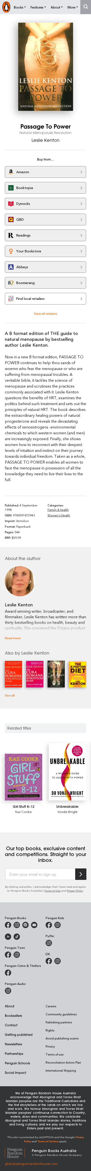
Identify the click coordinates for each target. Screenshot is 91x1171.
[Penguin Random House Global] (18, 1152)
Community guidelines (61, 1014)
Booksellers (13, 1015)
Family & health (58, 509)
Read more (13, 638)
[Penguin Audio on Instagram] (8, 991)
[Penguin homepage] (6, 6)
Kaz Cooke (23, 811)
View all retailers (45, 313)
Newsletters (13, 1044)
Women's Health (59, 515)
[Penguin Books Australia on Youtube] (34, 925)
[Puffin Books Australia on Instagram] (49, 943)
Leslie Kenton (45, 140)
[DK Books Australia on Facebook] (49, 961)
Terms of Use (52, 890)
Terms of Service (47, 1141)
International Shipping (61, 1070)
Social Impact (15, 1072)
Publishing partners (59, 1022)
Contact (11, 1025)
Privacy (50, 1046)
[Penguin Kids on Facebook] (49, 925)
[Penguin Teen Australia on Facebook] (8, 955)
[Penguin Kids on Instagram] (57, 925)
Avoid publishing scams (62, 1038)
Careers (51, 1006)
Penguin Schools (17, 1063)
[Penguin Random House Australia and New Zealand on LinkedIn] (8, 936)
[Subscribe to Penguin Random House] (80, 874)
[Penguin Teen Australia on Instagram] (17, 955)
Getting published (19, 1034)
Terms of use (55, 1054)
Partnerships (14, 1053)
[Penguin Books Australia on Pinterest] (25, 925)
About (9, 1006)
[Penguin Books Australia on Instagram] (17, 925)
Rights (50, 1030)
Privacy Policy (75, 890)
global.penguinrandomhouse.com (31, 1163)
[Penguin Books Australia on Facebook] (8, 925)
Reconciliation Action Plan (63, 1062)
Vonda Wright (67, 811)
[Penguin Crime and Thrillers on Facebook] (8, 973)
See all (10, 695)
